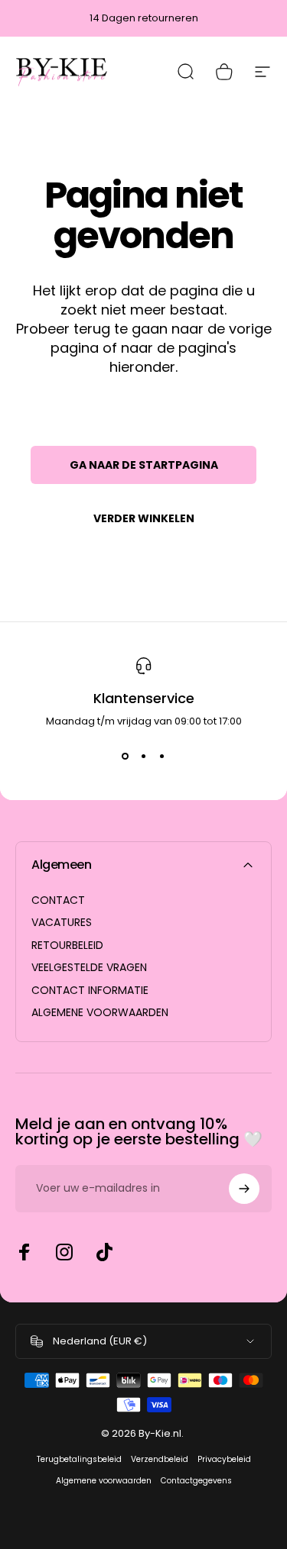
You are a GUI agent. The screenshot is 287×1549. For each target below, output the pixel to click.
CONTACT (58, 901)
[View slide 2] (144, 756)
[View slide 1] (125, 756)
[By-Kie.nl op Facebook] (24, 1252)
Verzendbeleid (159, 1459)
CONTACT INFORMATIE (89, 991)
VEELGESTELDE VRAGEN (89, 968)
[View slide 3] (162, 756)
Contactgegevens (196, 1480)
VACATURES (61, 923)
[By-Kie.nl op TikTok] (104, 1252)
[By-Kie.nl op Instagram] (64, 1252)
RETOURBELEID (67, 946)
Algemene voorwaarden (104, 1480)
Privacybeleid (224, 1459)
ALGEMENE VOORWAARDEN (99, 1013)
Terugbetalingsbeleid (79, 1459)
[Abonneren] (244, 1188)
